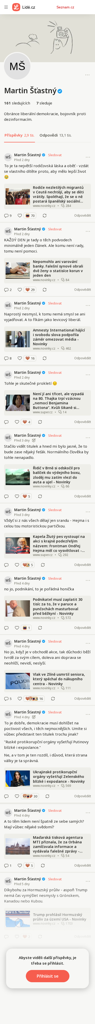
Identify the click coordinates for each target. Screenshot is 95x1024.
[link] (47, 185)
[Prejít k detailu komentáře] (6, 215)
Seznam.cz (65, 7)
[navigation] (6, 7)
